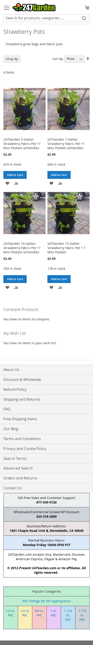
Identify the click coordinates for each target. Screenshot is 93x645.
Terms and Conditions (22, 438)
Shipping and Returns (21, 399)
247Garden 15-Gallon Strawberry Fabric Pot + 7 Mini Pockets (66, 247)
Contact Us (12, 487)
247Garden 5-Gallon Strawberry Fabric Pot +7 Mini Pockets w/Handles (21, 143)
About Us (11, 369)
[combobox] (46, 18)
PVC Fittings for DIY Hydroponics (46, 601)
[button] (7, 183)
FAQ (6, 409)
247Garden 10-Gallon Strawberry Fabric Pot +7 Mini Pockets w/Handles (21, 247)
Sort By (57, 58)
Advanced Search (18, 468)
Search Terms (15, 458)
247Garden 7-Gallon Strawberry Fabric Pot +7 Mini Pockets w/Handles (65, 143)
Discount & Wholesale (22, 379)
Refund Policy (14, 389)
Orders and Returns (20, 478)
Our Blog (10, 428)
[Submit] (84, 18)
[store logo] (34, 7)
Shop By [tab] (12, 59)
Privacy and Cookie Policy (24, 448)
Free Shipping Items (20, 418)
